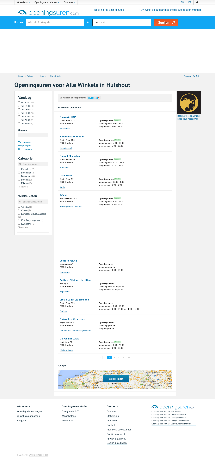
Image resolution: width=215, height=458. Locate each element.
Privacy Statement (116, 438)
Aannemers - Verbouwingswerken (75, 330)
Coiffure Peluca (68, 260)
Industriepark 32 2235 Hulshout (67, 161)
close (98, 98)
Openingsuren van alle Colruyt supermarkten (170, 421)
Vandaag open (25, 142)
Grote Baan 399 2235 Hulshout (67, 304)
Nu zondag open (26, 149)
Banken (63, 311)
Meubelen (64, 167)
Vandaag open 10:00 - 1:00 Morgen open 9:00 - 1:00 (111, 182)
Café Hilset (66, 175)
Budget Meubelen (70, 156)
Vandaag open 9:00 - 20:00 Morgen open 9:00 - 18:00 (111, 345)
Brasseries (65, 128)
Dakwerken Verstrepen (72, 319)
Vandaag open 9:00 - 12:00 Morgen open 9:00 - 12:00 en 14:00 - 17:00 (119, 306)
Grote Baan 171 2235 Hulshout (67, 180)
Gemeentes (68, 420)
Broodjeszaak (66, 148)
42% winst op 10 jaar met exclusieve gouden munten (170, 9)
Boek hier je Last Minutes (109, 9)
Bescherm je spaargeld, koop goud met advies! (188, 117)
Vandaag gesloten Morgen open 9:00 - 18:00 (111, 267)
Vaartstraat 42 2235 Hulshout (66, 265)
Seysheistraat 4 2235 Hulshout (67, 324)
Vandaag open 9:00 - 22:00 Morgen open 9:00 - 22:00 (111, 123)
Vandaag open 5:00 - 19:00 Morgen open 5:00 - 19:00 (111, 143)
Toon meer (23, 186)
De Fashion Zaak (69, 338)
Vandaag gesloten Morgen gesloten (107, 325)
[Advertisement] (107, 50)
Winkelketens (69, 416)
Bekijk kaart (116, 379)
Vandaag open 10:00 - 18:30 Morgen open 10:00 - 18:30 (112, 162)
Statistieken (113, 416)
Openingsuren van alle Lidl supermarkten (169, 418)
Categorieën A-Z (191, 76)
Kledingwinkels (66, 350)
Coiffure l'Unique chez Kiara (75, 280)
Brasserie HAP (68, 117)
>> (129, 358)
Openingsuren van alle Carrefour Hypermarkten (171, 424)
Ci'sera (63, 195)
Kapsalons (64, 272)
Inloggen (21, 420)
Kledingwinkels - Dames (71, 206)
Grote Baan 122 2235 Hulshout (67, 122)
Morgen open (24, 145)
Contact (111, 425)
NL (197, 2)
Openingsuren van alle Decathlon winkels (169, 414)
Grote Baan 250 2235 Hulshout (67, 141)
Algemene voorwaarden (119, 429)
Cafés (62, 187)
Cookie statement (116, 434)
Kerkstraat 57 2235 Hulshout (66, 343)
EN (182, 2)
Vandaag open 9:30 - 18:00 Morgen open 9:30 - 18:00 (111, 201)
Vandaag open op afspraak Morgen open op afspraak (111, 286)
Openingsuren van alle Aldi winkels (166, 411)
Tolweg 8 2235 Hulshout (66, 285)
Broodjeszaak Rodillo (72, 136)
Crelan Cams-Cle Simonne (74, 299)
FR (189, 2)
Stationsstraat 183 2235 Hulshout (68, 200)
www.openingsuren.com (38, 455)
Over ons (111, 411)
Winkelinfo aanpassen (28, 416)
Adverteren (112, 420)
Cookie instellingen (117, 443)
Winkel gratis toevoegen (29, 411)
